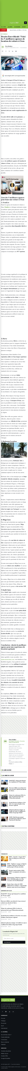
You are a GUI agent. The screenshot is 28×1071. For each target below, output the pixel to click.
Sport (24, 26)
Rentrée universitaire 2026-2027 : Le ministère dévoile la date (17, 872)
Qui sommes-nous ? (6, 1034)
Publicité (3, 1044)
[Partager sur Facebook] (5, 51)
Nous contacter (5, 1042)
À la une (3, 26)
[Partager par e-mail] (16, 51)
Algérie (10, 26)
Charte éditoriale (5, 1037)
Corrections (4, 1039)
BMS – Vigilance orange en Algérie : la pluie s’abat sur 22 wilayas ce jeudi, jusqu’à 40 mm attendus (17, 865)
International (4, 1028)
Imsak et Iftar (4, 1056)
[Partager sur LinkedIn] (12, 51)
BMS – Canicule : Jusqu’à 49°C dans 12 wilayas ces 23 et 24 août (17, 858)
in (13, 1011)
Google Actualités (5, 1058)
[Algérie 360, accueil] (14, 23)
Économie (17, 26)
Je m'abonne (7, 942)
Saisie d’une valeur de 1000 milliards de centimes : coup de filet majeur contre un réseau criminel (17, 886)
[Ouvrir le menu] (25, 22)
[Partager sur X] (9, 51)
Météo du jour (4, 1053)
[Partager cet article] (2, 51)
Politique (3, 1020)
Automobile (4, 34)
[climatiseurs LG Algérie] (14, 185)
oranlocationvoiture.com (7, 659)
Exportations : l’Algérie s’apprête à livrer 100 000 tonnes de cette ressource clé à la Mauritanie (16, 879)
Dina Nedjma (8, 46)
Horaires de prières (6, 1051)
